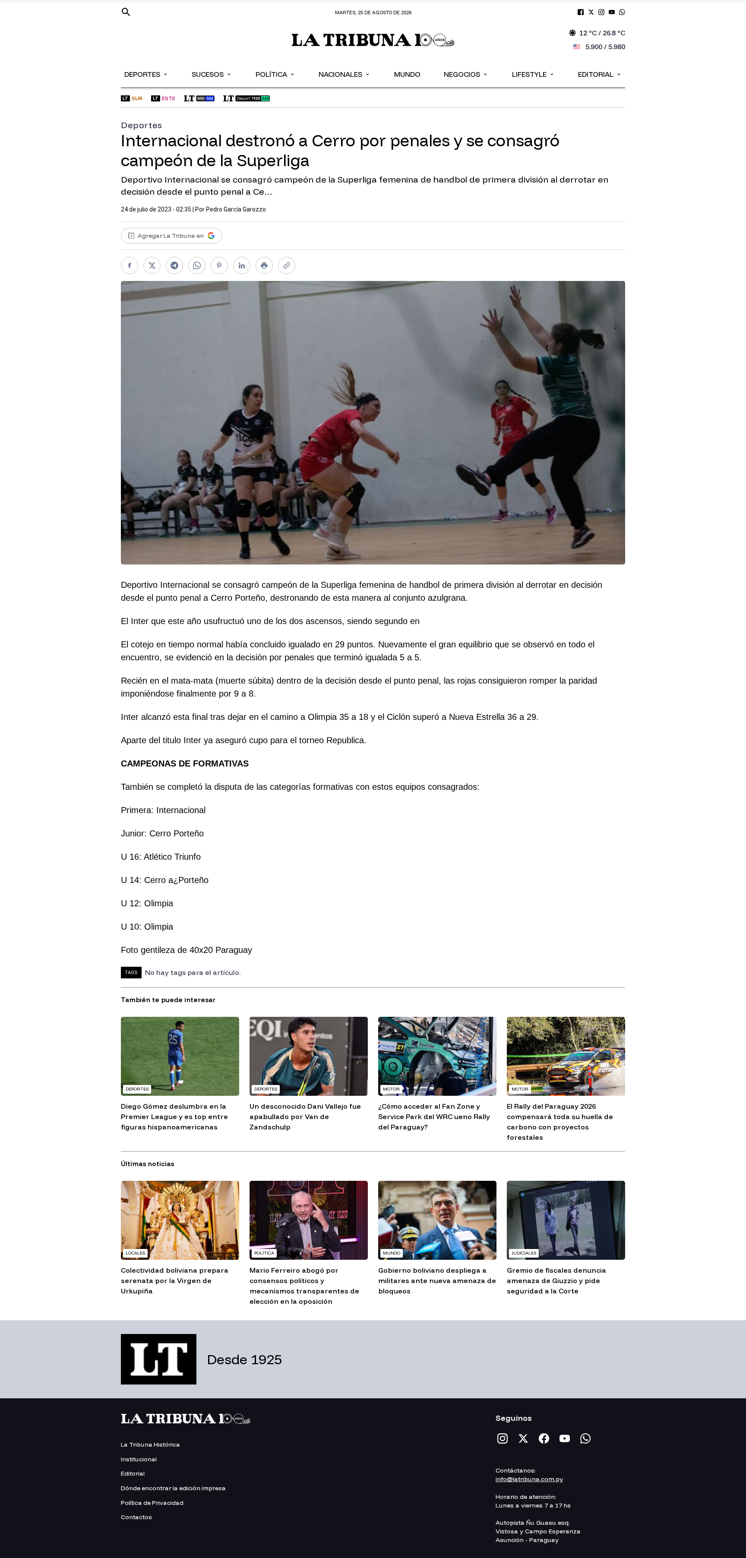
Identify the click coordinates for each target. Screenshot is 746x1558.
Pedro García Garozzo (236, 209)
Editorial (600, 74)
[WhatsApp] (585, 1438)
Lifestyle (533, 74)
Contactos (136, 1517)
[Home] (373, 40)
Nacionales (344, 74)
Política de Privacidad (152, 1503)
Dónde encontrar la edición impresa (173, 1488)
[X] (523, 1438)
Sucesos (212, 74)
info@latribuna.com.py (529, 1479)
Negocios (466, 74)
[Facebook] (544, 1438)
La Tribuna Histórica (150, 1444)
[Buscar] (126, 12)
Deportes (146, 74)
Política (275, 74)
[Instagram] (502, 1438)
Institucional (139, 1459)
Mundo (407, 74)
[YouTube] (565, 1438)
